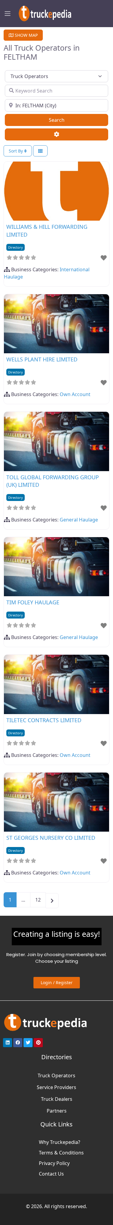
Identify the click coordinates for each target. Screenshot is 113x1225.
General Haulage (79, 519)
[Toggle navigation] (7, 13)
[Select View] (40, 150)
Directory (15, 247)
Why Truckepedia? (59, 1142)
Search (64, 119)
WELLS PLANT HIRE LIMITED (41, 359)
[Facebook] (17, 1042)
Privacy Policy (54, 1163)
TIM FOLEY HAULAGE (32, 602)
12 (38, 899)
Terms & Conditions (61, 1153)
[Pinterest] (38, 1042)
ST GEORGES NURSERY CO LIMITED (50, 837)
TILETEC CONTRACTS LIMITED (43, 720)
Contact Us (51, 1174)
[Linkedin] (7, 1042)
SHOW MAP (26, 35)
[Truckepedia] (43, 13)
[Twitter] (28, 1042)
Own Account (75, 394)
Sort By (16, 151)
